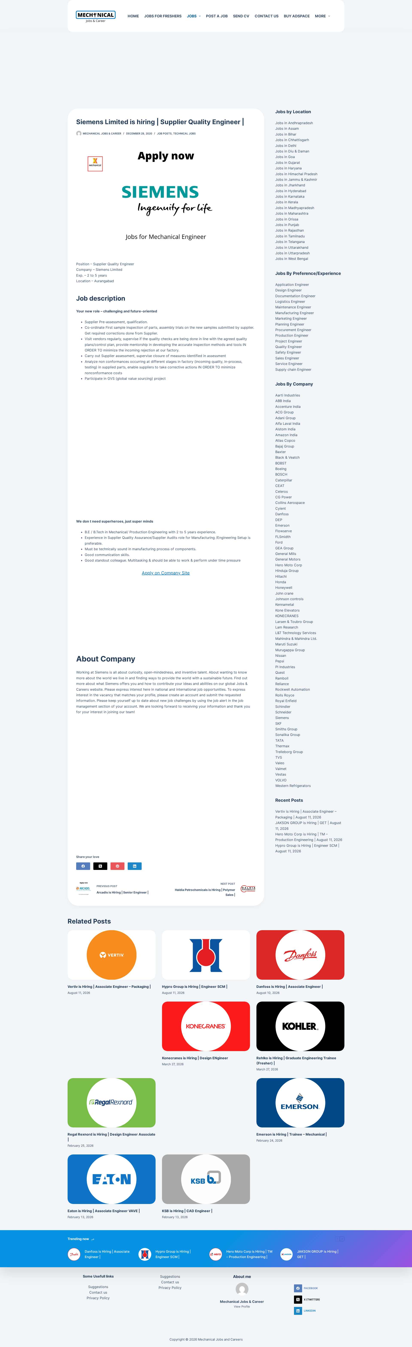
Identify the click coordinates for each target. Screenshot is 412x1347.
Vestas (280, 774)
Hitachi (281, 576)
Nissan (280, 655)
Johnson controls (289, 599)
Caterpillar (283, 480)
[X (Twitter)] (100, 866)
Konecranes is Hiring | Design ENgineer (195, 1058)
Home (133, 16)
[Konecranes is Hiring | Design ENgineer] (206, 1026)
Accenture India (288, 406)
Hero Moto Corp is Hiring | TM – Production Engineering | (249, 1254)
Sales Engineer (287, 358)
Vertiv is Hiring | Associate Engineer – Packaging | (109, 986)
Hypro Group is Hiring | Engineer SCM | (307, 845)
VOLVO (280, 780)
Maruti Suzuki (286, 644)
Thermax (282, 746)
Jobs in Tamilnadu (290, 236)
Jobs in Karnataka (289, 196)
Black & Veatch (287, 457)
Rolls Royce (284, 695)
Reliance (282, 684)
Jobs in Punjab (287, 225)
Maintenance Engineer (293, 307)
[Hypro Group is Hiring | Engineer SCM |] (206, 955)
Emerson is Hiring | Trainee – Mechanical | (291, 1134)
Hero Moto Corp (288, 565)
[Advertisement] (206, 64)
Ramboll (281, 678)
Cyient (280, 508)
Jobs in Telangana (290, 242)
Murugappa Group (290, 650)
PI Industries (285, 667)
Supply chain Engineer (293, 369)
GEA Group (284, 548)
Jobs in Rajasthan (289, 230)
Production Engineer (291, 335)
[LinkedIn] (135, 866)
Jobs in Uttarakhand (291, 247)
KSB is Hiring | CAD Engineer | (187, 1211)
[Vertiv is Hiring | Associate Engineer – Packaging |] (112, 955)
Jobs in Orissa (286, 219)
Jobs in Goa (285, 157)
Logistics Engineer (290, 301)
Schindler (282, 706)
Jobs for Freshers (163, 16)
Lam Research (286, 627)
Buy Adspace (297, 16)
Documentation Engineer (295, 296)
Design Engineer (288, 290)
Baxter (280, 452)
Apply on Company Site (166, 573)
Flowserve (283, 531)
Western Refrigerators (293, 785)
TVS (278, 757)
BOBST (280, 463)
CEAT (279, 486)
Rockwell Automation (292, 689)
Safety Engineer (288, 352)
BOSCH (281, 474)
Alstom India (285, 429)
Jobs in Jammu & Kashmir (296, 179)
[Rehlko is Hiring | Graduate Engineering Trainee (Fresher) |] (300, 1026)
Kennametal (284, 604)
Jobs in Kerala (286, 202)
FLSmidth (283, 537)
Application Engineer (292, 284)
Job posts (164, 133)
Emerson (282, 525)
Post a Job (217, 16)
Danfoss (282, 514)
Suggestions (98, 1287)
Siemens (282, 718)
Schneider (283, 712)
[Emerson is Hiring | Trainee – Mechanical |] (300, 1103)
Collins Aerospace (290, 502)
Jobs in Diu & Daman (292, 151)
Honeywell (283, 587)
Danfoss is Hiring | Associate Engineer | (289, 986)
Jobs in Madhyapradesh (294, 208)
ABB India (283, 401)
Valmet (280, 769)
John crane (284, 593)
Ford (279, 542)
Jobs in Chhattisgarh (292, 140)
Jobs (192, 16)
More (320, 16)
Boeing (280, 469)
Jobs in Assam (287, 128)
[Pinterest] (117, 866)
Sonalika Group (287, 734)
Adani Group (285, 418)
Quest (280, 672)
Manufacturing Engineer (294, 313)
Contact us (267, 16)
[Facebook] (83, 866)
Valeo (279, 763)
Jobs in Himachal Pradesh (296, 174)
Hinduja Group (287, 570)
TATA (279, 740)
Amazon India (286, 435)
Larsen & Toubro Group (294, 621)
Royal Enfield (286, 701)
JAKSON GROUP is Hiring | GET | (302, 823)
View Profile (242, 1306)
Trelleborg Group (289, 752)
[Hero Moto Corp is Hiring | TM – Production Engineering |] (215, 1254)
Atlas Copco (285, 440)
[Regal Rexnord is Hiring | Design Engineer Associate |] (112, 1103)
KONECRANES (286, 616)
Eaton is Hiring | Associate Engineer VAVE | (104, 1211)
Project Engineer (288, 341)
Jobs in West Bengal (291, 258)
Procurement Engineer (293, 330)
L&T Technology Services (295, 633)
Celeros (281, 491)
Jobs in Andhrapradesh (294, 123)
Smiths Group (286, 729)
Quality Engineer (288, 347)
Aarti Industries (287, 395)
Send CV (241, 16)
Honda (280, 582)
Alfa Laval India (287, 423)
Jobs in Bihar (285, 134)
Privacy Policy (98, 1298)
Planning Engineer (289, 324)
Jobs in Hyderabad (290, 191)
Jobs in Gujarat (287, 162)
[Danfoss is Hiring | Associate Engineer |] (300, 955)
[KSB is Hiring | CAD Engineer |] (206, 1179)
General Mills (285, 553)
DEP (278, 520)
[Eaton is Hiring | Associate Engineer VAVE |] (112, 1179)
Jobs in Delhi (285, 145)
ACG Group (284, 412)
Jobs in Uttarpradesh (292, 253)
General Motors (287, 559)
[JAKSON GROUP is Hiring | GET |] (286, 1254)
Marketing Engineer (291, 318)
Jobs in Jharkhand (290, 185)
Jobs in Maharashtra (291, 213)
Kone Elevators (287, 610)
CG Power (283, 497)
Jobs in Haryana (288, 168)
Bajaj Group (284, 446)
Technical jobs (184, 133)
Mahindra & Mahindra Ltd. (296, 638)
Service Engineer (289, 364)
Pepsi (279, 661)
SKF (278, 723)
